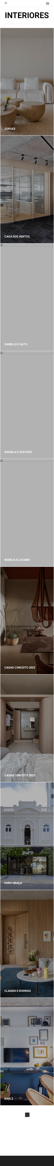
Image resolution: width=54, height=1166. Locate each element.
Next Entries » (27, 1115)
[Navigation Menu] (47, 3)
